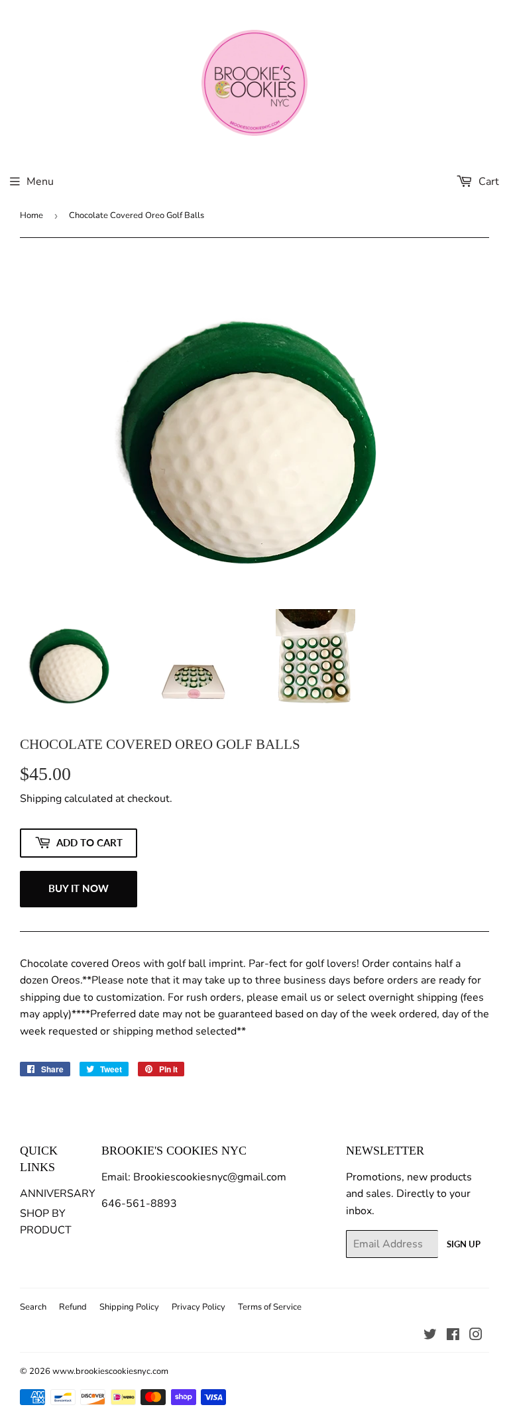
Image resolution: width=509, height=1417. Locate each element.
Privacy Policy (198, 1307)
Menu (40, 181)
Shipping (41, 798)
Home (31, 215)
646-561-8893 (139, 1203)
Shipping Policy (129, 1307)
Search (33, 1307)
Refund (73, 1307)
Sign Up (464, 1244)
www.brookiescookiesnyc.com (110, 1371)
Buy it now (78, 888)
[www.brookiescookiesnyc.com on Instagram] (475, 1336)
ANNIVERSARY (57, 1193)
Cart (487, 181)
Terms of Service (270, 1307)
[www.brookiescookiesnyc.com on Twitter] (430, 1336)
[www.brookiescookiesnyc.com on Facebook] (453, 1336)
